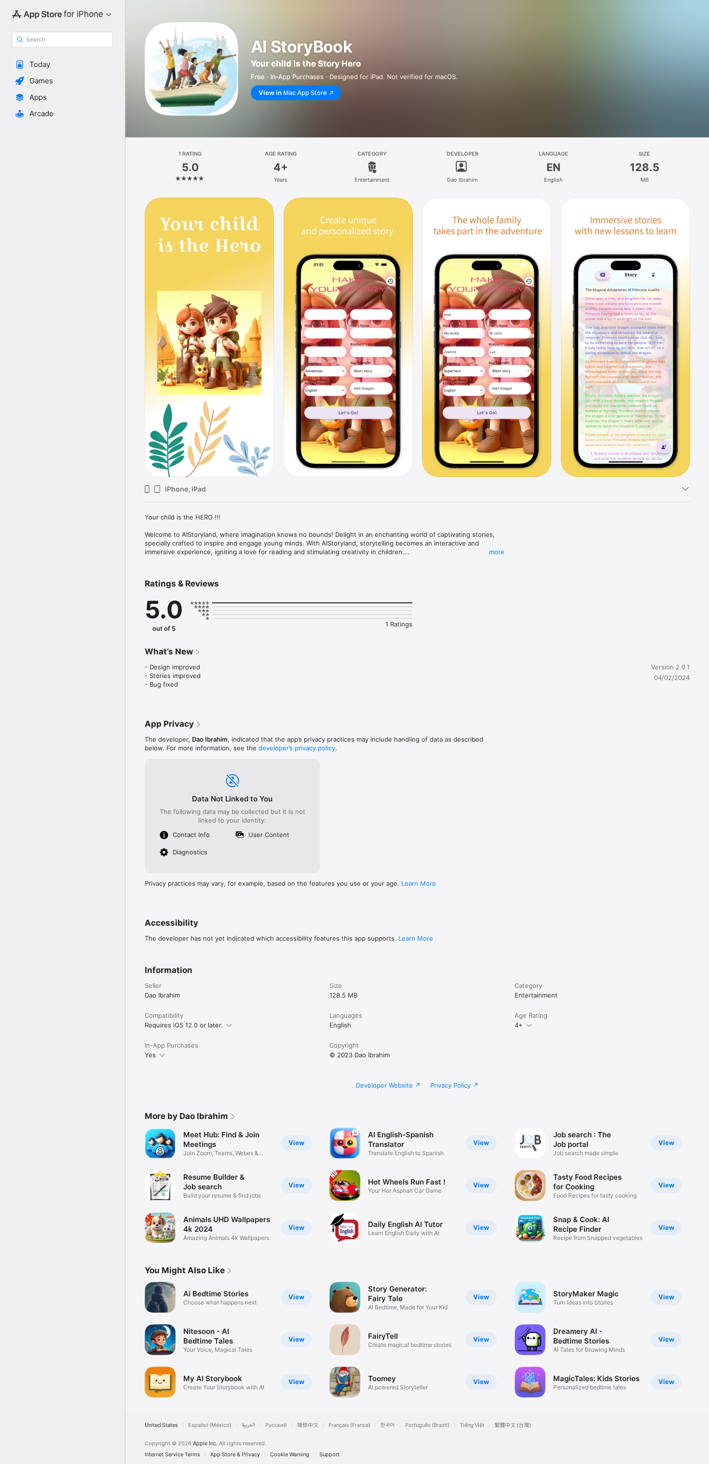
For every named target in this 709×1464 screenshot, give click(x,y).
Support (329, 1454)
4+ (519, 1025)
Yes (150, 1055)
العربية (248, 1425)
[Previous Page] (135, 337)
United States (161, 1425)
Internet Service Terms (172, 1454)
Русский (276, 1425)
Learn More (418, 883)
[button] (62, 64)
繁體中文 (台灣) (512, 1425)
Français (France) (349, 1425)
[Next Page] (699, 337)
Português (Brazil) (427, 1425)
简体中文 (307, 1425)
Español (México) (210, 1425)
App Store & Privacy (235, 1454)
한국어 (388, 1425)
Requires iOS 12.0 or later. (184, 1025)
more (496, 552)
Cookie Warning (289, 1454)
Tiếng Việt (472, 1425)
